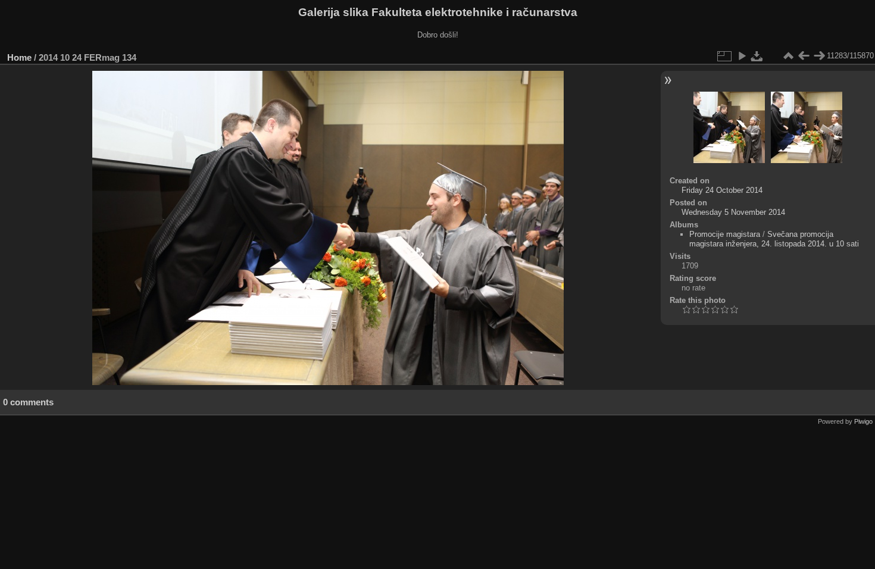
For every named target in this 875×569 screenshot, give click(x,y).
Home (19, 57)
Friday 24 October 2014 (722, 190)
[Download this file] (757, 56)
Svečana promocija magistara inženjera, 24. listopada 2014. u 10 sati (774, 239)
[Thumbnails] (788, 56)
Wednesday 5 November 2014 (733, 212)
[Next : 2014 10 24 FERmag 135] (819, 56)
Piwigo (863, 421)
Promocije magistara (724, 234)
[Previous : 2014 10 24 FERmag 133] (803, 56)
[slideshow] (741, 56)
